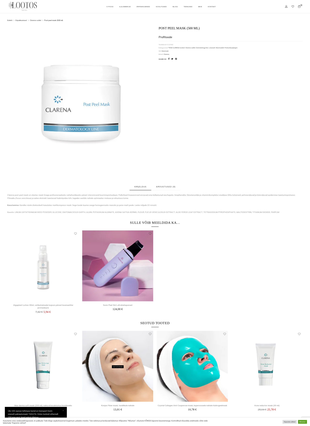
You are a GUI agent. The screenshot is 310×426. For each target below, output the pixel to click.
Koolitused (161, 6)
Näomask (165, 51)
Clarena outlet (190, 48)
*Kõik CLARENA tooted (176, 48)
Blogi (175, 6)
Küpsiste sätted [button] (289, 422)
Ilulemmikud (125, 6)
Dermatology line (202, 48)
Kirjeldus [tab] (140, 186)
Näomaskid (220, 48)
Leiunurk (212, 48)
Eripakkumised (143, 6)
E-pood (110, 6)
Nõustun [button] (302, 422)
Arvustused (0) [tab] (166, 186)
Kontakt (212, 6)
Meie (200, 6)
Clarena (166, 54)
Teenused (188, 6)
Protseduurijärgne (231, 48)
